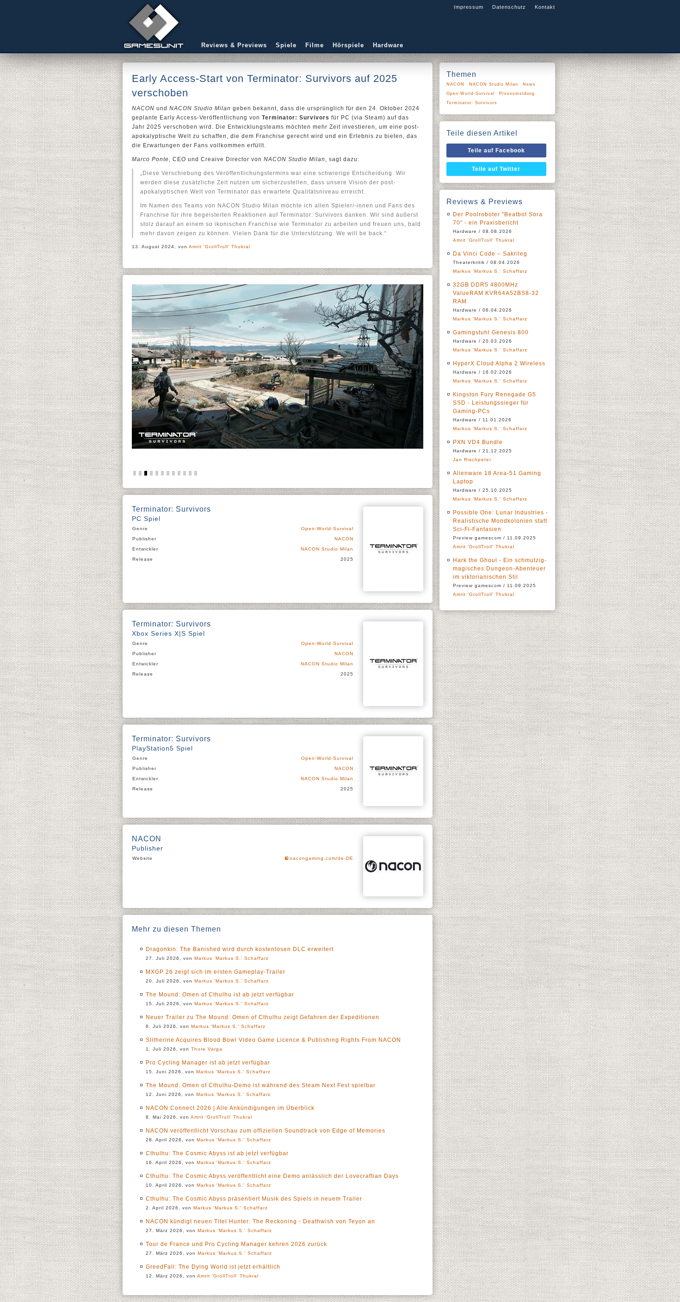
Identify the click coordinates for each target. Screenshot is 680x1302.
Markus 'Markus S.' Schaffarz (231, 958)
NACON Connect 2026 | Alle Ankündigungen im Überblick (230, 1108)
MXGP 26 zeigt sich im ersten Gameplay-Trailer (215, 972)
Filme (314, 45)
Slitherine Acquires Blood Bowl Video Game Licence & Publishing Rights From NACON (273, 1040)
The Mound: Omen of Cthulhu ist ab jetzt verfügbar (220, 994)
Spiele (286, 45)
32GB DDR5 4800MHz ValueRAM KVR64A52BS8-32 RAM (496, 293)
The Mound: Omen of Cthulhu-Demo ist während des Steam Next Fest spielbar (261, 1085)
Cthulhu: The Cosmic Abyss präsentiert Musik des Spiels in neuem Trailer (254, 1199)
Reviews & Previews (234, 45)
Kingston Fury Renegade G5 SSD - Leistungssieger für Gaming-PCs (494, 402)
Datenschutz (509, 7)
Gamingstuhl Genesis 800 (491, 332)
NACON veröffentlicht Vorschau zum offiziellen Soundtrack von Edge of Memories (265, 1130)
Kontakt (545, 7)
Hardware (388, 45)
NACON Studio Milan (327, 548)
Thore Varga (207, 1049)
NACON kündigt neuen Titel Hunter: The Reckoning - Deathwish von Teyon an (260, 1221)
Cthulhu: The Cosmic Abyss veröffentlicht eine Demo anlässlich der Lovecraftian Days (272, 1176)
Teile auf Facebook (496, 150)
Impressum (468, 7)
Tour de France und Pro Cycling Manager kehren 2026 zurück (236, 1244)
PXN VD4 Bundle (478, 442)
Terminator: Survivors (471, 102)
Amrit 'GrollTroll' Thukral (219, 246)
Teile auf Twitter (496, 169)
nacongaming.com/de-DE (321, 858)
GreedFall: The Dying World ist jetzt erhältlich (213, 1267)
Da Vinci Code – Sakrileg (490, 253)
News (529, 84)
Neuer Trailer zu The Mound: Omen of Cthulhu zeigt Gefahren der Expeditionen (262, 1017)
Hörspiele (348, 45)
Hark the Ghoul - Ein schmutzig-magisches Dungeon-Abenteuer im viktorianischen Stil (500, 568)
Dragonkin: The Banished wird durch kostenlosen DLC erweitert (240, 949)
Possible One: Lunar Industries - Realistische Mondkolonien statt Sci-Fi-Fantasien (500, 520)
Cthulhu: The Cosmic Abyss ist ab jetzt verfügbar (217, 1153)
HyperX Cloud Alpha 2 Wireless (499, 363)
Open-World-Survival (327, 528)
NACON (343, 538)
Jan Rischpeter (472, 459)
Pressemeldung (517, 93)
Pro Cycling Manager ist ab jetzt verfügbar (208, 1062)
